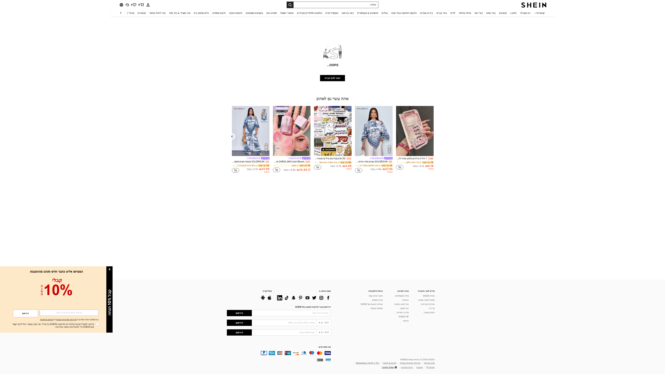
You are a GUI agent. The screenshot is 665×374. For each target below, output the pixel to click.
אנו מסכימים (325, 347)
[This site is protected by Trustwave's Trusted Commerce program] (328, 360)
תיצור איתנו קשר (376, 296)
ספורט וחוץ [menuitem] (271, 13)
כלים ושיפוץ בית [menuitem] (201, 13)
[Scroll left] (125, 13)
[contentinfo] (279, 353)
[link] (141, 5)
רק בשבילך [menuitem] (525, 13)
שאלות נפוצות (377, 308)
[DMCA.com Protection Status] (320, 360)
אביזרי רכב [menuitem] (129, 13)
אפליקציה (267, 291)
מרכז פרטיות (429, 363)
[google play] (262, 299)
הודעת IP (431, 367)
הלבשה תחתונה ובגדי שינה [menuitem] (404, 13)
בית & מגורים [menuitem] (426, 13)
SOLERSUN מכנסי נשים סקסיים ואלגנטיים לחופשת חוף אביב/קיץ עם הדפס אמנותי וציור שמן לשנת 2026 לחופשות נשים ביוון (250, 161)
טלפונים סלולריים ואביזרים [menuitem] (309, 13)
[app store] (269, 299)
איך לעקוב (404, 308)
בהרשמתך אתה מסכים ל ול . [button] (69, 320)
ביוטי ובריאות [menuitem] (348, 13)
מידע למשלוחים (402, 296)
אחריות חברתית (428, 304)
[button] (127, 5)
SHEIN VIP (403, 316)
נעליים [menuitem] (385, 13)
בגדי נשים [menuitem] (491, 13)
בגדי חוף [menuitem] (479, 13)
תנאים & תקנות (389, 363)
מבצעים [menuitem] (503, 13)
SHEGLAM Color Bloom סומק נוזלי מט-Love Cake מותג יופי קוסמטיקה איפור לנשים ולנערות (291, 161)
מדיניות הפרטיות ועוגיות (410, 363)
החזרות (405, 300)
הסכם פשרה (429, 312)
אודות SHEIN (429, 296)
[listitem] (415, 139)
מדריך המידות (403, 312)
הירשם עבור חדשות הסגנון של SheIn (313, 307)
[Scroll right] (121, 13)
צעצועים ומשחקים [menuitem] (254, 13)
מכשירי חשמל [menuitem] (287, 13)
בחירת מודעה (407, 367)
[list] (303, 297)
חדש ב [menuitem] (513, 13)
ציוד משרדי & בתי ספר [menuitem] (179, 13)
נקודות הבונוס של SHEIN (372, 304)
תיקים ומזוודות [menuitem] (219, 13)
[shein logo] (533, 5)
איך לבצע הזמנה (401, 304)
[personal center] (148, 5)
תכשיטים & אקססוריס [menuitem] (367, 13)
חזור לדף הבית (332, 78)
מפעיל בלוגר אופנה (426, 300)
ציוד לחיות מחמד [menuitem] (157, 13)
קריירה (432, 308)
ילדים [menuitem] (452, 13)
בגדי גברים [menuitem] (441, 13)
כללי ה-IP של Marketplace (367, 363)
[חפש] (290, 5)
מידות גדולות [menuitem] (465, 13)
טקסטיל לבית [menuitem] (331, 13)
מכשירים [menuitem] (142, 13)
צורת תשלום (377, 300)
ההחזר (406, 321)
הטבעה (419, 367)
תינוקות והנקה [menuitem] (235, 13)
